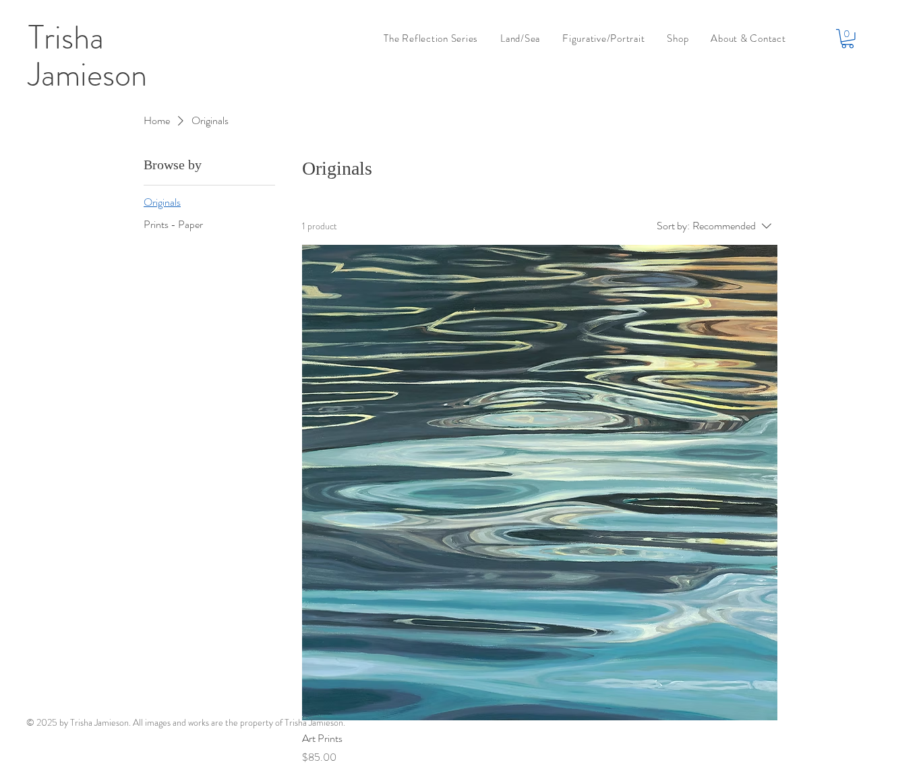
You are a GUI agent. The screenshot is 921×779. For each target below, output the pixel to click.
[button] (847, 39)
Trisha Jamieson (87, 56)
